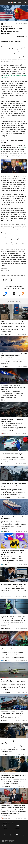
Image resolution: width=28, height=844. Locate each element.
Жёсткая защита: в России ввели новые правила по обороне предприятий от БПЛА (13, 485)
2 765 (25, 463)
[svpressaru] (2, 463)
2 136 (25, 786)
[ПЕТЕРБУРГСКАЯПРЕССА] (2, 366)
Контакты (17, 825)
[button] (3, 280)
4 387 (25, 366)
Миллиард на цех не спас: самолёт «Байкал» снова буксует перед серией (13, 680)
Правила (17, 828)
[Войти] (25, 2)
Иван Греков (5, 270)
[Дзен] (23, 835)
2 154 (25, 720)
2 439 (25, 531)
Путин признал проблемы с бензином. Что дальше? (13, 649)
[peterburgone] (2, 628)
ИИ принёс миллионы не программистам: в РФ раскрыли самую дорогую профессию (13, 775)
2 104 (25, 818)
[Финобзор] (14, 2)
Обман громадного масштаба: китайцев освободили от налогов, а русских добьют (13, 552)
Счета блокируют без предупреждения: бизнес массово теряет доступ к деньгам (14, 585)
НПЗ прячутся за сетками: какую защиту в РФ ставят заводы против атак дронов (13, 617)
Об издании (5, 828)
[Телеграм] (4, 835)
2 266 (25, 628)
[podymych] (2, 23)
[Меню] (2, 2)
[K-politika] (2, 531)
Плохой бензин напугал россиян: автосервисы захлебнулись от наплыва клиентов (13, 741)
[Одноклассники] (11, 835)
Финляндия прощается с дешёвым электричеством (12, 420)
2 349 (25, 564)
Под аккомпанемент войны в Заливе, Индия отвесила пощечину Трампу (12, 712)
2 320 (25, 596)
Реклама (4, 825)
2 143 (25, 754)
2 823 (25, 433)
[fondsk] (2, 433)
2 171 (25, 692)
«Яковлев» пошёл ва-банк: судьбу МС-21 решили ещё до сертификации (14, 354)
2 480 (25, 497)
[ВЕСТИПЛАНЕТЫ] (2, 818)
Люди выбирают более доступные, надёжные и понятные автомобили (12, 454)
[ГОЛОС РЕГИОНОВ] (2, 400)
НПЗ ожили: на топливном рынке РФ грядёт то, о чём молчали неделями (12, 322)
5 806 (25, 334)
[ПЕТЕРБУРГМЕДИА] (2, 334)
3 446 (25, 400)
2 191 (25, 660)
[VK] (17, 835)
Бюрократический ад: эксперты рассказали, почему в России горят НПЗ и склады (13, 387)
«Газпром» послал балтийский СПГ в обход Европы (12, 517)
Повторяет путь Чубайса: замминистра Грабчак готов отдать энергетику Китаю (13, 806)
